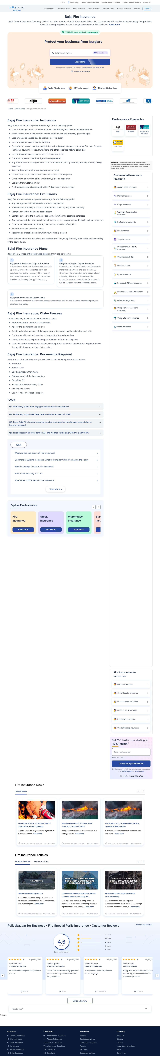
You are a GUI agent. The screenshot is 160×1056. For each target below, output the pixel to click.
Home (11, 109)
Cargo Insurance (124, 204)
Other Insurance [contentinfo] (16, 1053)
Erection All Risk (123, 265)
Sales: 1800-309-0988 (90, 2)
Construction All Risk (125, 257)
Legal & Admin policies (126, 1046)
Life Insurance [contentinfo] (16, 1039)
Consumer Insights (87, 1053)
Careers (120, 1042)
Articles (83, 1035)
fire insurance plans (38, 254)
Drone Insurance (124, 327)
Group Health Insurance (127, 187)
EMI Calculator (49, 1049)
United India (118, 147)
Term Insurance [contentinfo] (16, 1042)
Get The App (74, 2)
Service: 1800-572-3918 (111, 2)
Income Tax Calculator (53, 1042)
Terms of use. (139, 771)
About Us (120, 1035)
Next (143, 791)
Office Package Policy (126, 300)
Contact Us (147, 2)
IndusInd (131, 131)
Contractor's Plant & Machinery (130, 292)
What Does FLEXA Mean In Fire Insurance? (35, 480)
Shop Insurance (123, 239)
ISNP (119, 1049)
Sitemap (120, 1039)
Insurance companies (88, 1042)
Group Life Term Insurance (128, 318)
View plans (69, 67)
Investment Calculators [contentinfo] (56, 1035)
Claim (63, 2)
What (18, 445)
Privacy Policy (88, 67)
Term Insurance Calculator (54, 1046)
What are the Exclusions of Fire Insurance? (35, 453)
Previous (138, 791)
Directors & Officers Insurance (129, 283)
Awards (83, 1046)
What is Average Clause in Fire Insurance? (34, 466)
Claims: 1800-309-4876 (132, 2)
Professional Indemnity (126, 222)
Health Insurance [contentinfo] (17, 1049)
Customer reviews (87, 1039)
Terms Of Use (100, 67)
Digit (118, 131)
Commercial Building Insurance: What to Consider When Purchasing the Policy (51, 460)
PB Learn (83, 1049)
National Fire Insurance (144, 132)
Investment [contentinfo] (14, 1046)
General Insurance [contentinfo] (17, 1035)
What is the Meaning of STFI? (28, 473)
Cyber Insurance (124, 274)
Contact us (121, 1053)
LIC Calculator (49, 1053)
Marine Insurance (124, 196)
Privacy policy (127, 771)
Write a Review (80, 1001)
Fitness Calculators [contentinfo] (54, 1039)
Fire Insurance (20, 109)
